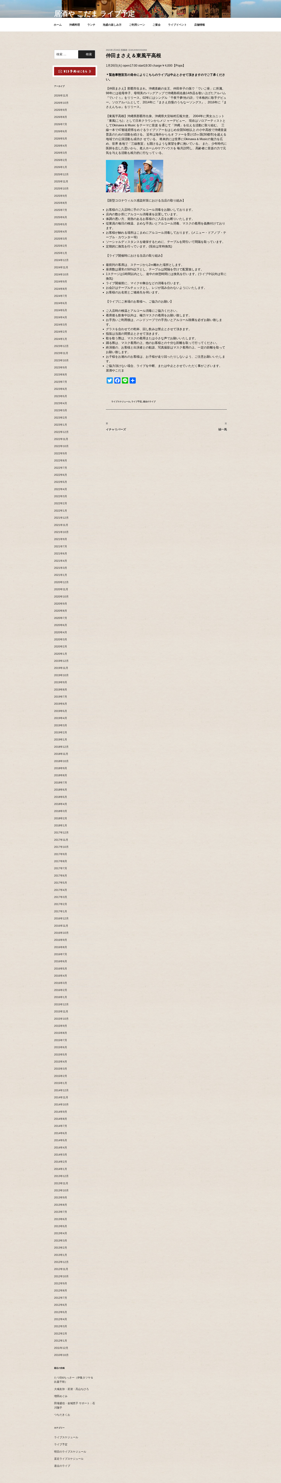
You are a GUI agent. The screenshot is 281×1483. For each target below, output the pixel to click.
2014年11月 (61, 1097)
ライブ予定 (136, 401)
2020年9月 (60, 603)
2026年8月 (60, 116)
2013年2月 (60, 1247)
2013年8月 (60, 1204)
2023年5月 (60, 396)
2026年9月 (60, 109)
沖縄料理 (74, 24)
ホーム (58, 24)
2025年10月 (61, 188)
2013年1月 (60, 1254)
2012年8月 (60, 1290)
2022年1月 (60, 510)
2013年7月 (60, 1211)
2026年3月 (60, 152)
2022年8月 (60, 460)
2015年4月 (60, 1061)
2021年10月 (61, 532)
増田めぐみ (60, 1396)
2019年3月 (60, 725)
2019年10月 (61, 675)
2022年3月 (60, 496)
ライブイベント (177, 24)
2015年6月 (60, 1047)
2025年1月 (60, 253)
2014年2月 (60, 1161)
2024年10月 (61, 274)
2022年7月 (60, 467)
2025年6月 (60, 217)
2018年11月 (61, 753)
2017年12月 (61, 832)
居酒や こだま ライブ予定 (94, 13)
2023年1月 (60, 424)
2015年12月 (61, 1004)
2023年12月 (61, 346)
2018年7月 (60, 782)
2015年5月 (60, 1054)
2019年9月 (60, 682)
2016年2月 (60, 990)
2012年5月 (60, 1312)
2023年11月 (61, 353)
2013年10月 (61, 1190)
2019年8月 (60, 689)
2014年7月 (60, 1125)
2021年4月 (60, 560)
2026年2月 (60, 160)
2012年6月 (60, 1304)
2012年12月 (61, 1261)
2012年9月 (60, 1283)
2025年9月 (60, 195)
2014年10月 (61, 1104)
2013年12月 (61, 1176)
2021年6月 (60, 553)
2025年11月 (61, 181)
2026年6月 (60, 131)
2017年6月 (60, 875)
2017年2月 (60, 904)
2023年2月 (60, 417)
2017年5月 (60, 882)
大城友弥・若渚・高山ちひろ (71, 1389)
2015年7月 (60, 1040)
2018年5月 (60, 796)
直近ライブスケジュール (69, 1458)
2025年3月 (60, 238)
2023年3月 (60, 410)
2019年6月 (60, 703)
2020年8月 (60, 610)
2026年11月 (61, 95)
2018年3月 (60, 811)
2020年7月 (60, 617)
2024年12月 (61, 260)
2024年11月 (61, 267)
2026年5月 (60, 138)
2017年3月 (60, 897)
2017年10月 (61, 846)
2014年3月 (60, 1154)
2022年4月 (60, 489)
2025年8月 (60, 202)
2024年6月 (60, 303)
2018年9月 (60, 768)
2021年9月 (60, 539)
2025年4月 (60, 231)
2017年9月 (60, 854)
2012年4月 (60, 1319)
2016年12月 (61, 918)
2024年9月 (60, 281)
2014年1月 (60, 1168)
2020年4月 (60, 632)
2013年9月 (60, 1197)
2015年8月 (60, 1032)
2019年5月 (60, 711)
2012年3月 (60, 1326)
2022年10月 (61, 446)
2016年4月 (60, 975)
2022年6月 (60, 474)
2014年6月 (60, 1133)
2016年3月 (60, 982)
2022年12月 (61, 431)
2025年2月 (60, 245)
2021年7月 (60, 546)
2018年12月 (61, 746)
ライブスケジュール (120, 401)
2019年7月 (60, 696)
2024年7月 (60, 295)
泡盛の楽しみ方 (112, 24)
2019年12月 (61, 660)
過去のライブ (149, 401)
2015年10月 (61, 1018)
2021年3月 (60, 567)
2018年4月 (60, 804)
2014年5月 (60, 1140)
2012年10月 (61, 1276)
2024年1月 (60, 338)
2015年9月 (60, 1025)
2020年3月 (60, 639)
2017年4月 (60, 889)
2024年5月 (60, 310)
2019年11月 (61, 667)
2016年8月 (60, 947)
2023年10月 (61, 360)
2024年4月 (60, 317)
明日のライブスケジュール (70, 1451)
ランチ (91, 24)
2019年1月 (60, 739)
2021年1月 (60, 574)
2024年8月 (60, 288)
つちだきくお (62, 1414)
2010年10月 (61, 1354)
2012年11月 (61, 1269)
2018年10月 (61, 761)
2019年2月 (60, 732)
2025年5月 (60, 224)
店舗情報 (199, 24)
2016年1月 (60, 997)
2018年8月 (60, 775)
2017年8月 (60, 861)
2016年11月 (61, 925)
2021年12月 (61, 517)
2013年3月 (60, 1240)
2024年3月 (60, 324)
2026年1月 (60, 167)
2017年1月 (60, 911)
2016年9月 (60, 939)
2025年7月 (60, 209)
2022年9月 (60, 453)
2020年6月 (60, 625)
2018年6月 (60, 789)
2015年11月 (61, 1011)
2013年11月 (61, 1183)
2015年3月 (60, 1068)
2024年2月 (60, 331)
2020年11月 (61, 589)
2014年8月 (60, 1118)
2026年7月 (60, 124)
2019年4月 (60, 718)
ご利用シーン (137, 24)
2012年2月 (60, 1333)
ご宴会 (157, 24)
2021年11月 (61, 524)
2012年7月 (60, 1297)
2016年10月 (61, 932)
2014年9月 (60, 1111)
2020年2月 (60, 646)
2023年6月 (60, 388)
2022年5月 (60, 481)
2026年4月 (60, 145)
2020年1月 (60, 653)
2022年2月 (60, 503)
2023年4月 (60, 403)
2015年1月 (60, 1083)
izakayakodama (137, 50)
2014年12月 (61, 1090)
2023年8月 (60, 374)
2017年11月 (61, 839)
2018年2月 (60, 818)
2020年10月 (61, 596)
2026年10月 (61, 102)
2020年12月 (61, 582)
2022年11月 (61, 439)
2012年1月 (60, 1340)
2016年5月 (60, 968)
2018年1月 (60, 825)
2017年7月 (60, 868)
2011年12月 (61, 1347)
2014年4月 (60, 1147)
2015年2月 (60, 1075)
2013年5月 (60, 1226)
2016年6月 (60, 961)
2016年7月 (60, 954)
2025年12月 (61, 174)
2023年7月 (60, 381)
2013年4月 (60, 1233)
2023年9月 (60, 367)
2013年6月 (60, 1219)
